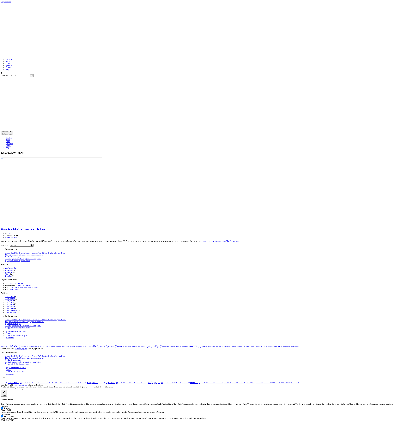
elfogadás (93, 346)
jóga (159, 346)
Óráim (8, 63)
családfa (54, 346)
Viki (8, 233)
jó (151, 346)
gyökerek (128, 346)
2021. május (9, 303)
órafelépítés (287, 346)
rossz (195, 346)
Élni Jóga (9, 59)
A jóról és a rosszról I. (17, 283)
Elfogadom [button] (109, 387)
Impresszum (10, 338)
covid (42, 346)
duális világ (66, 346)
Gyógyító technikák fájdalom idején (17, 261)
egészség (73, 346)
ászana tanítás (278, 346)
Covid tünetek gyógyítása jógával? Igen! (23, 228)
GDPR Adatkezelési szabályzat (16, 336)
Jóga (15, 237)
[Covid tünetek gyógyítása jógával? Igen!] (51, 224)
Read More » (221, 241)
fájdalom (112, 346)
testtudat (249, 346)
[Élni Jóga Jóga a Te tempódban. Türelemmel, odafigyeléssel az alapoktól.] (29, 55)
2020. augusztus (10, 312)
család (48, 346)
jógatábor (8, 276)
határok (144, 346)
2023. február (10, 299)
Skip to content (6, 2)
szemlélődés (227, 346)
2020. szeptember (11, 310)
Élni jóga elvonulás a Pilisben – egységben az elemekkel (24, 255)
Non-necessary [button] (6, 414)
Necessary (7, 408)
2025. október (10, 297)
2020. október (10, 308)
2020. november (10, 306)
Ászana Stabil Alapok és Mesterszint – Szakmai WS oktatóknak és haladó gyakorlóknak (35, 253)
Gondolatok (9, 270)
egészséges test (81, 346)
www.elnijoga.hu (21, 349)
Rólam (8, 61)
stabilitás (205, 346)
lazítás (173, 346)
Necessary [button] (4, 406)
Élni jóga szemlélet (258, 346)
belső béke (14, 346)
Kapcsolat (9, 65)
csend (59, 346)
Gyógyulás (9, 237)
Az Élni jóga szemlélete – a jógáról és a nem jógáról (23, 259)
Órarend (8, 67)
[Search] (2, 73)
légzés (178, 346)
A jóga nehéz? (15, 289)
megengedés (186, 346)
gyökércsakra (136, 346)
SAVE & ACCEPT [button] (7, 420)
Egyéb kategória (10, 268)
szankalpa (219, 346)
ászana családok (269, 346)
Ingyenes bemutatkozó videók (16, 331)
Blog (7, 69)
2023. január (9, 301)
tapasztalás (241, 346)
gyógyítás (121, 346)
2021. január (9, 304)
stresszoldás (212, 346)
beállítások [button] (97, 387)
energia (102, 346)
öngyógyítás (295, 346)
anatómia (4, 346)
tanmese (235, 346)
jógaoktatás (167, 346)
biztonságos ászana (34, 346)
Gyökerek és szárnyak (13, 257)
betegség (25, 346)
